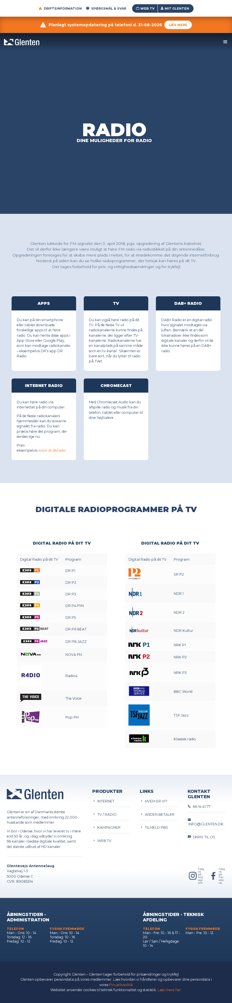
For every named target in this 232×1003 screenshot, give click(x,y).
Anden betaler (159, 814)
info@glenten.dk (206, 824)
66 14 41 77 (200, 806)
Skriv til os (203, 837)
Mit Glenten (177, 8)
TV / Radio (106, 814)
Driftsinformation (63, 8)
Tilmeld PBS (155, 827)
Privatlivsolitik (121, 985)
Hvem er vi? (155, 801)
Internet (105, 801)
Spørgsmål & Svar (108, 8)
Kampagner (108, 827)
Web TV (147, 8)
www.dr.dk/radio (52, 450)
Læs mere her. (170, 990)
